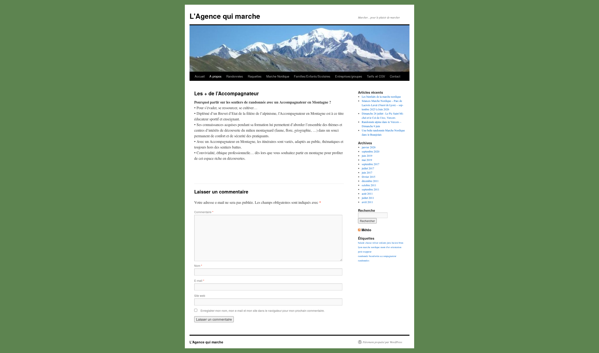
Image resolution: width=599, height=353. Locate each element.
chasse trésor (371, 242)
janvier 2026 (369, 147)
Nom (198, 266)
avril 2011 (367, 202)
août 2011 (367, 193)
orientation (396, 247)
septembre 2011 (370, 189)
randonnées (363, 260)
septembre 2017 (370, 164)
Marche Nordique (277, 76)
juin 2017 (367, 172)
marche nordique (371, 247)
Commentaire (203, 212)
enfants (382, 242)
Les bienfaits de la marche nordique (381, 96)
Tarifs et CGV (376, 76)
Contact (395, 76)
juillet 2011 (368, 198)
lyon (360, 247)
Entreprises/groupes (348, 76)
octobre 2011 (369, 185)
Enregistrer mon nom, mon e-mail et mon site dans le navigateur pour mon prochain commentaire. (263, 310)
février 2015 (368, 176)
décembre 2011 (370, 181)
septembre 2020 (370, 151)
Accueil (200, 76)
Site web (199, 295)
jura (389, 242)
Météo (366, 229)
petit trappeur (365, 251)
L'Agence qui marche (225, 16)
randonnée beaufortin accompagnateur (377, 256)
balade (361, 242)
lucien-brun (397, 242)
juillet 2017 (368, 168)
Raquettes (255, 76)
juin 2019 (367, 155)
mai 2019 (367, 160)
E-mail (199, 280)
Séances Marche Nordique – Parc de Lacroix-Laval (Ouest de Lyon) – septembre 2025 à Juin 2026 (382, 105)
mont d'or (385, 247)
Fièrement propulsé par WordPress (382, 342)
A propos (215, 76)
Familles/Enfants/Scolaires (312, 76)
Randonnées (234, 76)
